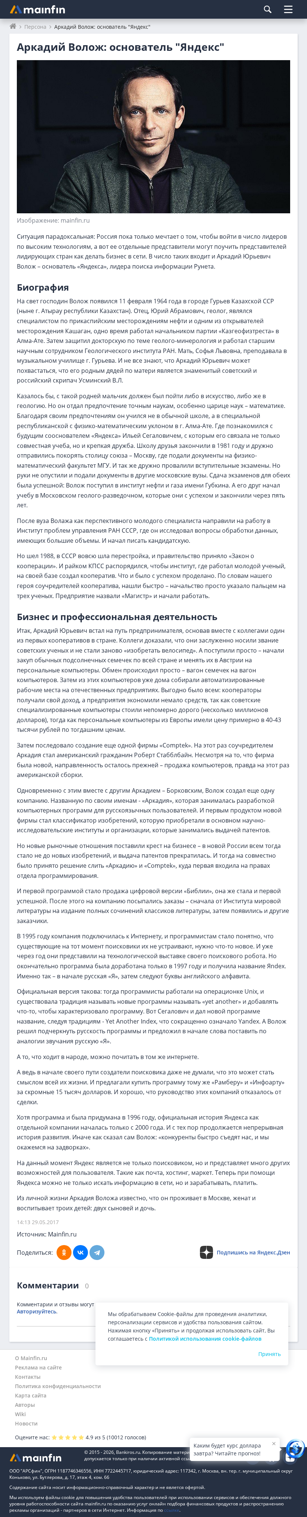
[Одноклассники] (64, 1252)
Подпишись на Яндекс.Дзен (253, 1252)
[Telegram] (96, 1252)
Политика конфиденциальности (58, 1386)
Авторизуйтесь (36, 1311)
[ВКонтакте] (80, 1252)
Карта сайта (30, 1395)
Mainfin (43, 1457)
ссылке (171, 1510)
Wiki (20, 1414)
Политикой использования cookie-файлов (205, 1338)
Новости (26, 1423)
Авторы (25, 1404)
